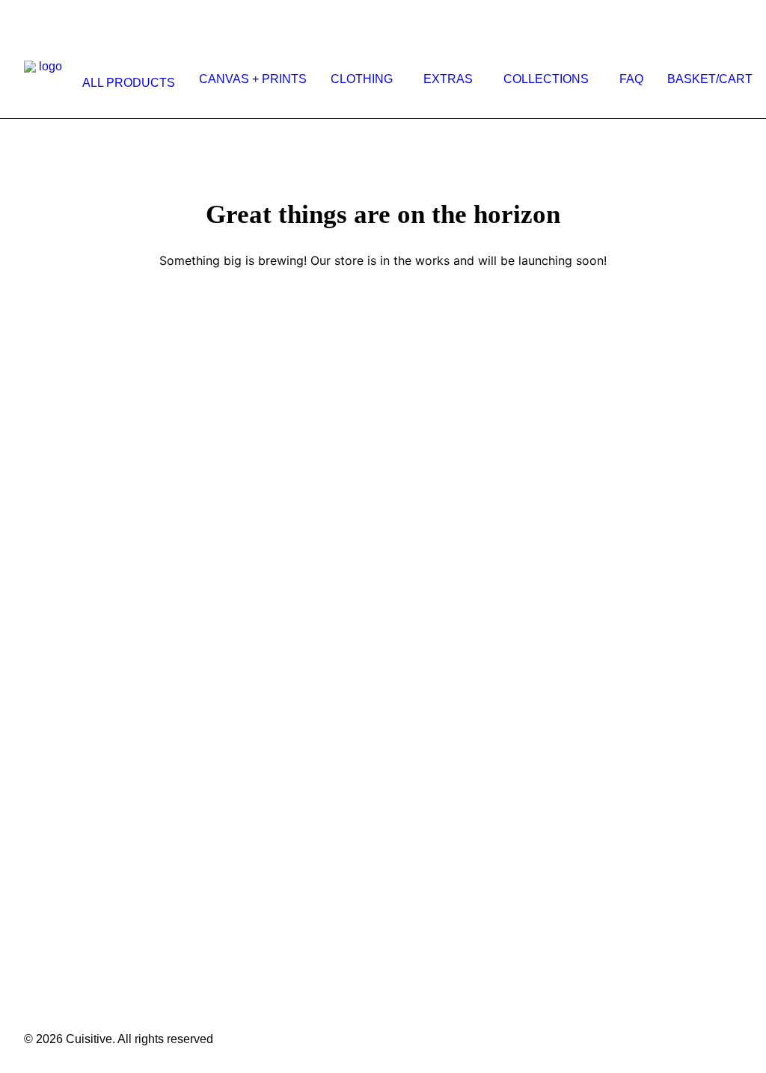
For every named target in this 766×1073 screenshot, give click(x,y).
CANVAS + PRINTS (253, 79)
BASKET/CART (710, 79)
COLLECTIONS (546, 79)
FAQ (631, 79)
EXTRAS (448, 79)
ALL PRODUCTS (128, 82)
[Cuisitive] (44, 79)
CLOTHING (362, 79)
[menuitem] (125, 83)
